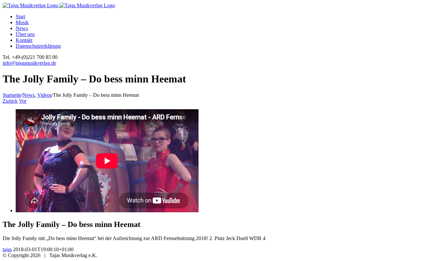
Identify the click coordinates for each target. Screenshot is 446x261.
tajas (7, 249)
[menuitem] (229, 17)
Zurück (10, 101)
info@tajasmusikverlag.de (29, 63)
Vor (22, 101)
